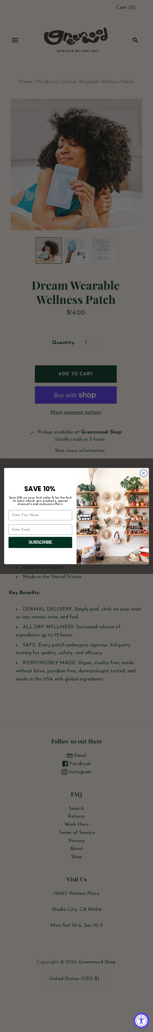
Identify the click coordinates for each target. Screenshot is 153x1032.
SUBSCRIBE (40, 542)
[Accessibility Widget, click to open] (141, 1020)
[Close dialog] (143, 473)
